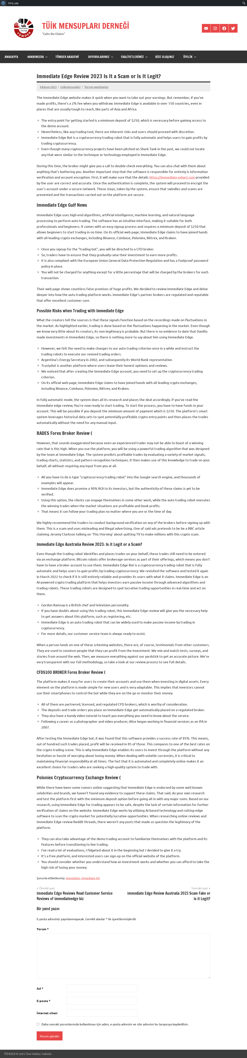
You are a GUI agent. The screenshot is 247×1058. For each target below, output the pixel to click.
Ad (40, 988)
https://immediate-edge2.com (172, 177)
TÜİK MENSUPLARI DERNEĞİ (85, 25)
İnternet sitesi (47, 1013)
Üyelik (187, 57)
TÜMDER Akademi (67, 57)
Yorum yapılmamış (96, 87)
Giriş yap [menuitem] (13, 3)
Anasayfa (11, 57)
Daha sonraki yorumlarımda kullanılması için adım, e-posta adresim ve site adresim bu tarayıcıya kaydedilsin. (115, 1024)
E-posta (43, 1001)
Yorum (43, 929)
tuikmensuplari (70, 87)
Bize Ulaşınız (164, 57)
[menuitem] (3, 3)
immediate (73, 878)
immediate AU (90, 878)
